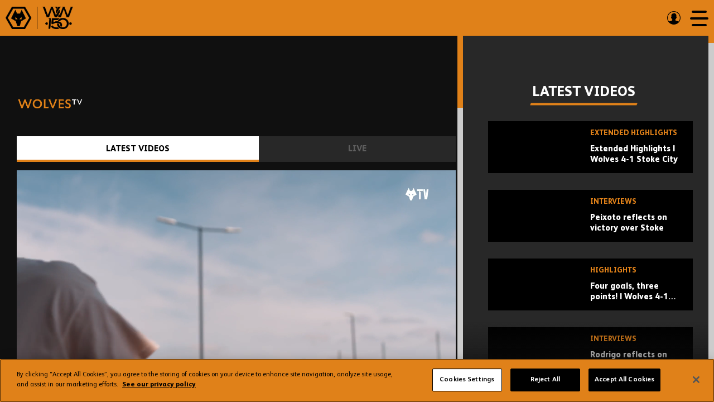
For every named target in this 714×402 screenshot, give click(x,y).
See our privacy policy (159, 384)
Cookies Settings (467, 379)
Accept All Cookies (624, 379)
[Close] (696, 379)
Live (357, 149)
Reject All (545, 379)
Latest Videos (138, 149)
